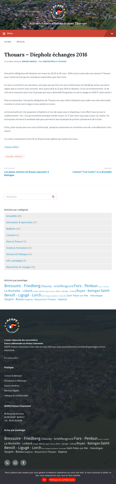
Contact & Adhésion (13, 375)
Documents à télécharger (15, 380)
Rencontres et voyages (54, 61)
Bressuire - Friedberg (22, 285)
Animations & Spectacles (19, 222)
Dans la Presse (14, 241)
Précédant (9, 168)
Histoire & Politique (16, 254)
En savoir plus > (11, 357)
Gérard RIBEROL (29, 61)
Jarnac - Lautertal (103, 287)
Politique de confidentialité (16, 395)
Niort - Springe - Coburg (66, 291)
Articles (21, 42)
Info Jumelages (14, 260)
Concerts (11, 235)
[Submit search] (53, 197)
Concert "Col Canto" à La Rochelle (92, 171)
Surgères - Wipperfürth (35, 299)
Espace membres (11, 385)
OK (44, 480)
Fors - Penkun (86, 285)
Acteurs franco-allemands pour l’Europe (58, 23)
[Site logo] (58, 18)
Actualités (11, 216)
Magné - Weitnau (50, 291)
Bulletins (10, 228)
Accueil (7, 42)
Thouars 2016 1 (11, 146)
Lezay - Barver (39, 291)
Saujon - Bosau (14, 299)
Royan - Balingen (88, 291)
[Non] (112, 476)
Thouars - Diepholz (14, 156)
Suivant (108, 168)
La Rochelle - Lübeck (18, 291)
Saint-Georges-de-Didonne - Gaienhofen (54, 296)
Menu (10, 33)
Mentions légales (11, 390)
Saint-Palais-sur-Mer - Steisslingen (85, 295)
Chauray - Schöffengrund (57, 286)
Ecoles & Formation (16, 247)
